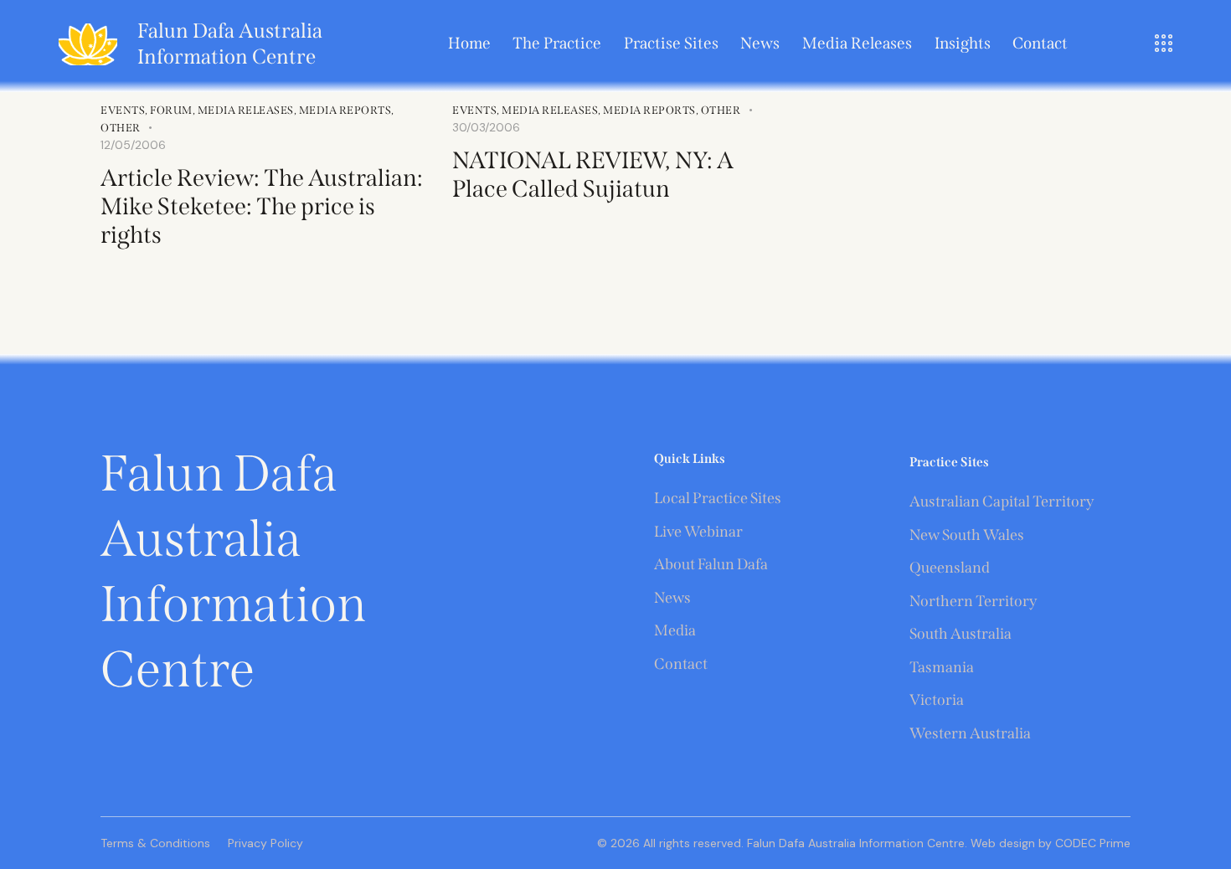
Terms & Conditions (155, 843)
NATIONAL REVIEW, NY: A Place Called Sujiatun (593, 175)
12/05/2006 (133, 144)
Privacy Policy (265, 843)
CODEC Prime (1091, 843)
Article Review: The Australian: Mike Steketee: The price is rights (261, 206)
